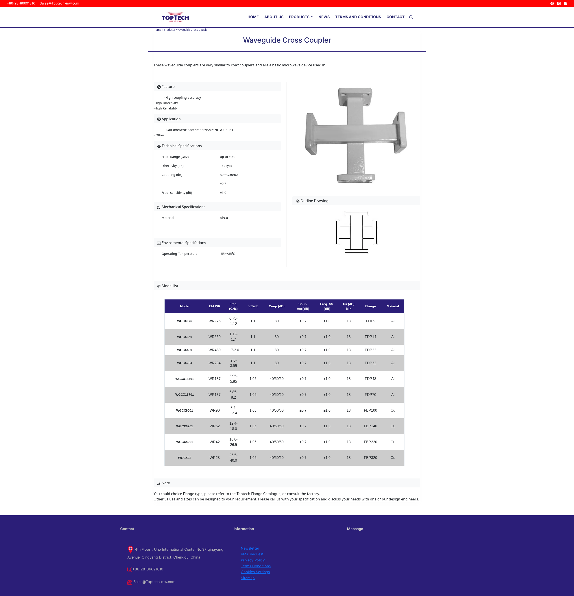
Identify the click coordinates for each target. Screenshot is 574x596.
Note (165, 482)
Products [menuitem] (299, 17)
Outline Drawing (314, 200)
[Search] (411, 17)
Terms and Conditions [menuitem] (358, 17)
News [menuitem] (324, 17)
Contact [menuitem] (396, 17)
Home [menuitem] (253, 17)
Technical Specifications (181, 145)
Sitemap (248, 578)
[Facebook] (552, 3)
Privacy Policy (253, 560)
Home (157, 30)
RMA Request (252, 554)
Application (171, 118)
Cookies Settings (255, 572)
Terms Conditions (256, 566)
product (169, 30)
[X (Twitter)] (559, 3)
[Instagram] (565, 3)
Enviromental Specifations (183, 242)
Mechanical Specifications (183, 206)
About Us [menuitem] (273, 17)
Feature (168, 86)
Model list (169, 285)
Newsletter (250, 548)
